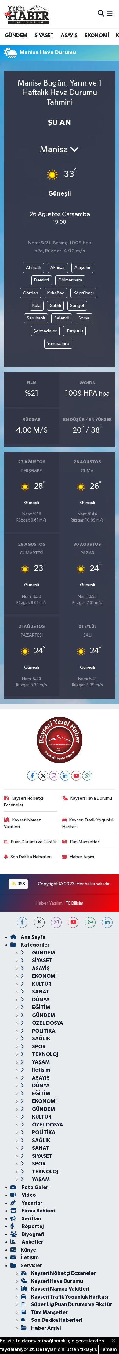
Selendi (61, 318)
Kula (36, 305)
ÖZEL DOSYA (47, 1023)
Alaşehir (82, 267)
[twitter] (39, 922)
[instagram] (56, 922)
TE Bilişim (74, 903)
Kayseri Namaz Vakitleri (22, 823)
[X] (43, 776)
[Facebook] (32, 776)
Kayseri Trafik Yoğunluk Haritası (88, 823)
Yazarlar (31, 1203)
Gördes (30, 293)
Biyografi (32, 1234)
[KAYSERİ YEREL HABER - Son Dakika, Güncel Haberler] (27, 13)
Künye (28, 1250)
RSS (21, 884)
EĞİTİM (40, 1007)
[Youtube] (76, 776)
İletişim (40, 1070)
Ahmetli (33, 267)
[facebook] (22, 922)
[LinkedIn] (65, 776)
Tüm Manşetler (84, 842)
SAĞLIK (40, 1038)
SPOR (38, 1046)
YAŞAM (40, 1062)
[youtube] (73, 922)
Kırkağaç (55, 293)
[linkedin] (107, 922)
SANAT (40, 991)
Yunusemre (58, 343)
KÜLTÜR (41, 984)
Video (28, 1195)
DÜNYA (40, 999)
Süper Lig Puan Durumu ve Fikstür (71, 1304)
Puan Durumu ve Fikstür (34, 842)
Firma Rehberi (38, 1210)
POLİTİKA (43, 1031)
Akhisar (57, 267)
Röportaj (32, 1226)
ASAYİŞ (69, 35)
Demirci (41, 280)
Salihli (55, 305)
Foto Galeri (35, 1187)
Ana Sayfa (33, 937)
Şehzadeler (45, 331)
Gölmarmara (70, 280)
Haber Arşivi (82, 857)
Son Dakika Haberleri (31, 857)
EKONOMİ (97, 35)
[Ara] (101, 14)
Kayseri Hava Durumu (91, 798)
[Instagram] (54, 776)
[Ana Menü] (110, 14)
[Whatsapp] (87, 776)
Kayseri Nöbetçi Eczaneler (23, 801)
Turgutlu (74, 331)
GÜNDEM (16, 35)
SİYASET (44, 35)
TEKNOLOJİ (45, 1054)
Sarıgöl (77, 305)
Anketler (32, 1242)
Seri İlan (31, 1218)
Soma (83, 318)
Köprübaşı (84, 293)
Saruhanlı (36, 318)
